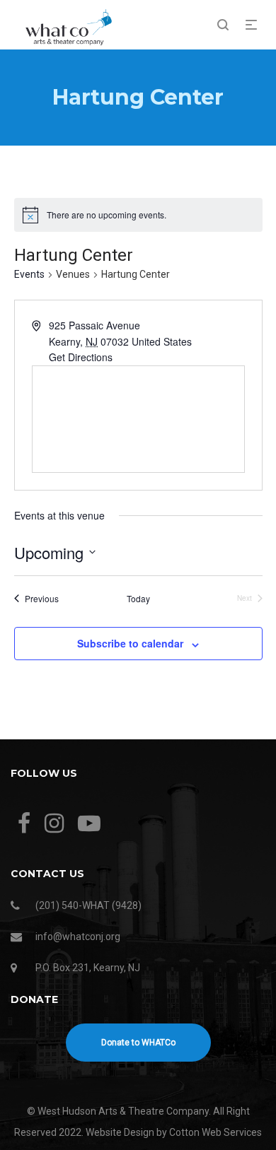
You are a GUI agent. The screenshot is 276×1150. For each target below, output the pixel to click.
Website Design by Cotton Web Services (174, 1132)
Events (29, 274)
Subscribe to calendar (130, 643)
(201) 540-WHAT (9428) (88, 905)
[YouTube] (89, 823)
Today (138, 598)
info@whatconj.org (77, 936)
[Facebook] (24, 823)
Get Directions (81, 357)
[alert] (138, 215)
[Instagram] (54, 823)
